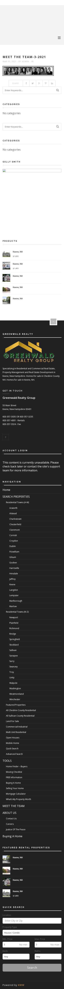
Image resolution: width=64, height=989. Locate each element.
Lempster (14, 595)
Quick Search (12, 748)
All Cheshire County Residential (21, 710)
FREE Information (14, 777)
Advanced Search (14, 754)
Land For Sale (12, 721)
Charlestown (15, 518)
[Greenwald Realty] (15, 12)
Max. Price (40, 939)
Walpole (13, 683)
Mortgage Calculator (16, 793)
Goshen (13, 562)
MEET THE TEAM (14, 806)
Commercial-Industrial (16, 726)
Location (7, 915)
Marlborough (15, 600)
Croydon (13, 540)
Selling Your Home (15, 788)
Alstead (13, 513)
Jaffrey (12, 579)
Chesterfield (15, 524)
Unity (11, 677)
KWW (21, 985)
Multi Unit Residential (16, 732)
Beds (5, 951)
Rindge (12, 633)
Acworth (13, 508)
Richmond (14, 628)
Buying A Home (13, 782)
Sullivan (13, 650)
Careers (10, 824)
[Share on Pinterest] (45, 83)
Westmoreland (16, 693)
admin (25, 61)
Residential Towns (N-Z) (17, 611)
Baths (37, 951)
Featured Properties (15, 704)
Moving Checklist (14, 771)
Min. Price (7, 939)
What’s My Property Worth (18, 799)
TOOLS (7, 761)
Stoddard (14, 644)
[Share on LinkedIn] (52, 83)
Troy (11, 672)
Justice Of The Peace (15, 829)
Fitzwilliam (14, 551)
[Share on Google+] (39, 83)
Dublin (12, 546)
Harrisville (14, 568)
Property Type (10, 927)
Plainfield (13, 622)
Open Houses (12, 737)
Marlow (13, 606)
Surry (11, 661)
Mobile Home (12, 743)
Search (32, 967)
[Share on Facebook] (26, 83)
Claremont (14, 529)
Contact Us (11, 818)
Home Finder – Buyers (16, 766)
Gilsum (12, 557)
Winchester (14, 699)
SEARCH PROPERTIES (16, 497)
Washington (15, 688)
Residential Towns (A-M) (17, 502)
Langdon (13, 589)
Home (6, 490)
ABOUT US (9, 813)
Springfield (14, 639)
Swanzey (13, 666)
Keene (12, 584)
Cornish (13, 535)
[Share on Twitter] (33, 83)
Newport (13, 617)
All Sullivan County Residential (20, 715)
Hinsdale (13, 573)
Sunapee (13, 655)
